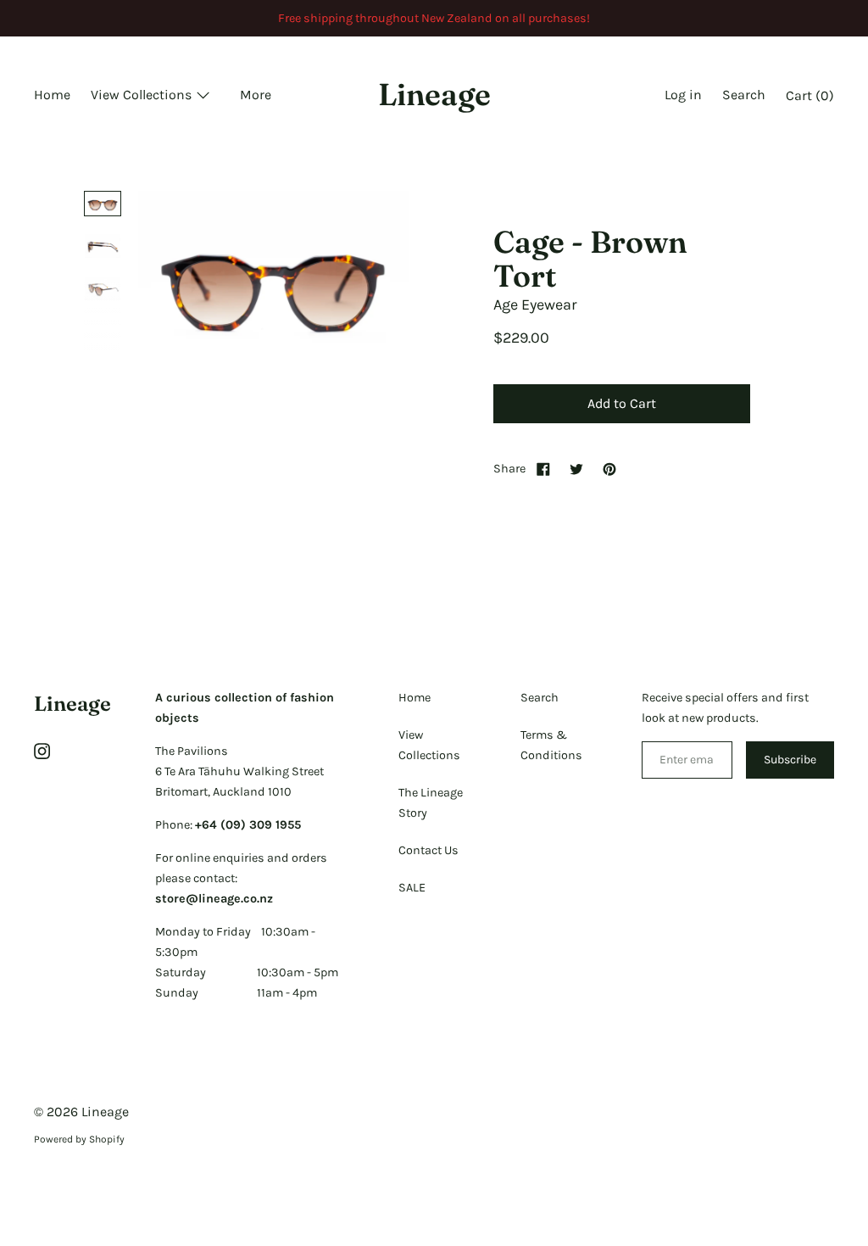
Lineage (434, 94)
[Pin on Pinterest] (609, 468)
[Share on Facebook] (543, 468)
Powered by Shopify (79, 1139)
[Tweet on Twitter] (576, 468)
